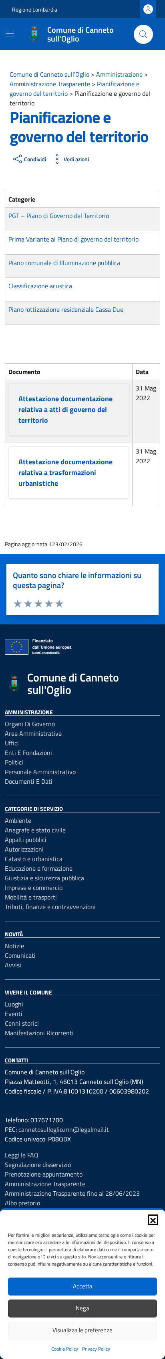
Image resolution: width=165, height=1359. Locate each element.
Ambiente (18, 820)
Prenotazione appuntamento (43, 1174)
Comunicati (20, 955)
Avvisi (13, 965)
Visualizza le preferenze (82, 1330)
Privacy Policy (96, 1349)
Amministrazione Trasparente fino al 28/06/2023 (72, 1193)
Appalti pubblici (25, 839)
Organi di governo (30, 724)
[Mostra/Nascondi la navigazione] (9, 33)
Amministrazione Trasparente (45, 1184)
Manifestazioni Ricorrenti (39, 1033)
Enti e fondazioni (28, 752)
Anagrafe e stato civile (35, 830)
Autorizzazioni (24, 849)
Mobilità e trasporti (31, 897)
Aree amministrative (33, 733)
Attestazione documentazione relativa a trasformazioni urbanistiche (65, 472)
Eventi (13, 1013)
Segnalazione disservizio (38, 1164)
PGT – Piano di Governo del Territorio (58, 215)
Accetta (83, 1286)
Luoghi (14, 1004)
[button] (153, 1220)
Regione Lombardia (34, 9)
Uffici (12, 743)
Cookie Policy (64, 1349)
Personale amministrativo (40, 772)
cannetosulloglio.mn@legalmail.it (63, 1129)
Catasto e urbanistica (33, 859)
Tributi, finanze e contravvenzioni (50, 906)
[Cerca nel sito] (143, 34)
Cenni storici (22, 1023)
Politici (14, 762)
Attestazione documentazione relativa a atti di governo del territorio (65, 409)
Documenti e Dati (28, 781)
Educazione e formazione (38, 868)
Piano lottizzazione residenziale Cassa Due (65, 309)
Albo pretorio (22, 1203)
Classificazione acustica (40, 286)
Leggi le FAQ (21, 1155)
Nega (82, 1308)
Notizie (14, 946)
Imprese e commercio (33, 887)
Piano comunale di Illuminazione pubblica (64, 262)
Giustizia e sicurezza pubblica (44, 878)
